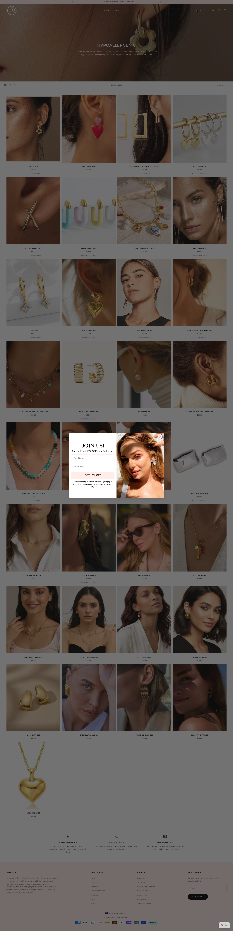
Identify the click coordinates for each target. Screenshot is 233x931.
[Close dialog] (160, 436)
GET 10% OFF (93, 475)
